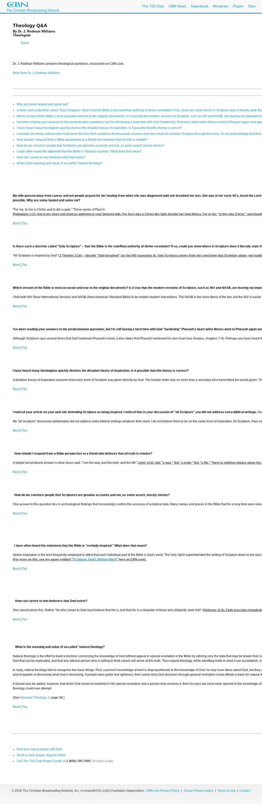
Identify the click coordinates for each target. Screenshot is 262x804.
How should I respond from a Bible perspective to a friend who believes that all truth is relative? (82, 139)
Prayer (238, 6)
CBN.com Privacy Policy (163, 790)
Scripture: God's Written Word (94, 559)
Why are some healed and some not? (43, 104)
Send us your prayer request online (41, 755)
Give (252, 6)
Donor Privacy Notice (199, 790)
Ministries (220, 6)
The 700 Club (153, 6)
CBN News (177, 6)
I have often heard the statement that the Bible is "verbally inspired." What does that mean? (79, 151)
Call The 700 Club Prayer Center (39, 761)
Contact (244, 790)
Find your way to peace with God (39, 749)
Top (24, 223)
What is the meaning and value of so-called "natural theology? (60, 163)
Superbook (199, 6)
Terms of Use (226, 790)
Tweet (24, 43)
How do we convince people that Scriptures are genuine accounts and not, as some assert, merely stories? (90, 145)
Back (16, 223)
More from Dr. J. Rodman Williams (36, 73)
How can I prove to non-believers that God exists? (51, 157)
